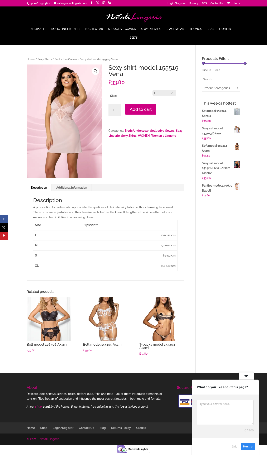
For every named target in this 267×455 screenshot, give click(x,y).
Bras (210, 28)
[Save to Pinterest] (4, 236)
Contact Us (216, 3)
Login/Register (177, 3)
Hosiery (225, 28)
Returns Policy (121, 428)
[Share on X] (4, 227)
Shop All (37, 28)
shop (38, 406)
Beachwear (175, 28)
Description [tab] (39, 187)
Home (31, 59)
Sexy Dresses (150, 28)
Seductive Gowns (122, 28)
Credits (141, 428)
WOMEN (144, 135)
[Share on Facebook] (4, 219)
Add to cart (141, 109)
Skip (234, 446)
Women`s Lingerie (163, 135)
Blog (102, 428)
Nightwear (94, 28)
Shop (43, 428)
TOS (204, 3)
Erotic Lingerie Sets (65, 28)
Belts (133, 37)
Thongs (195, 28)
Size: (113, 95)
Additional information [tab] (71, 187)
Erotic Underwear (137, 130)
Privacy (193, 3)
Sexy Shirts (45, 59)
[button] (95, 71)
